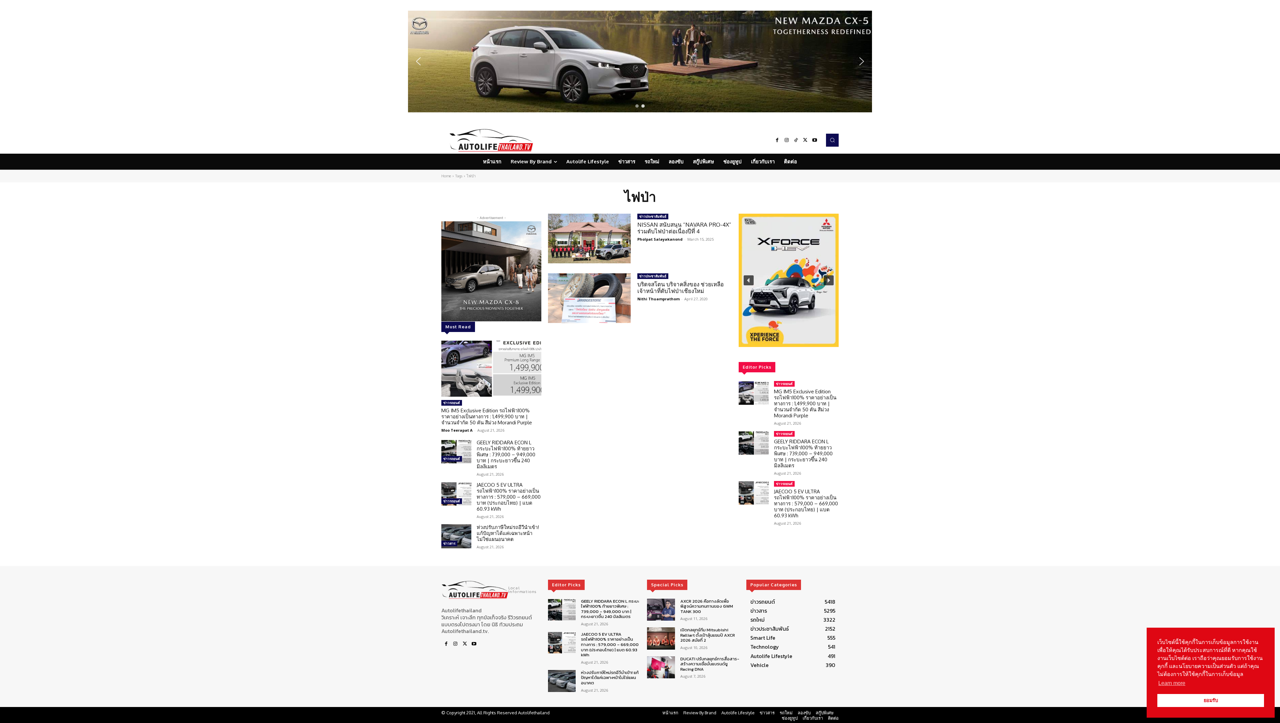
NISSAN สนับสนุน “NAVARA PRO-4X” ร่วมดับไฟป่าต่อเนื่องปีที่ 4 (684, 228)
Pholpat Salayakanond (660, 239)
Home (446, 176)
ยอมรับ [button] (1211, 700)
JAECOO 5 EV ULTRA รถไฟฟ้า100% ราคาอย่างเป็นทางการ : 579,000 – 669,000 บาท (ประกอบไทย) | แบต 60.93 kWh (509, 497)
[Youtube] (814, 140)
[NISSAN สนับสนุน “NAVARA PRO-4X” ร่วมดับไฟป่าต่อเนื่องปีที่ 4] (589, 238)
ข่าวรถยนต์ (451, 402)
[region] (640, 61)
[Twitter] (805, 140)
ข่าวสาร (449, 543)
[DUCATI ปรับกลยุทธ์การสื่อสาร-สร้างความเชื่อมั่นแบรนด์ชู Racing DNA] (661, 667)
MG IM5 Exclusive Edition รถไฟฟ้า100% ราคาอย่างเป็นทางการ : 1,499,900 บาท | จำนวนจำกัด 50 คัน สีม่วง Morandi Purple (486, 416)
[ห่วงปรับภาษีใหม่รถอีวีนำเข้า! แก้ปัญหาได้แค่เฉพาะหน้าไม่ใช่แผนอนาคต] (456, 536)
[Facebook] (777, 140)
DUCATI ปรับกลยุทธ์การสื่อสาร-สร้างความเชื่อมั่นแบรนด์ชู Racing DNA (709, 664)
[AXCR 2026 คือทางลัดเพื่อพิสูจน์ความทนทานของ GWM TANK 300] (661, 610)
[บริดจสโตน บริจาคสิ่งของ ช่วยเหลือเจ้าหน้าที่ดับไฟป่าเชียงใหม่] (589, 298)
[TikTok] (796, 140)
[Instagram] (786, 140)
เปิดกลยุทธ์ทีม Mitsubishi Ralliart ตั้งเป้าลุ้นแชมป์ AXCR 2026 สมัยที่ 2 (707, 635)
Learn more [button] (1171, 683)
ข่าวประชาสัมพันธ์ (652, 216)
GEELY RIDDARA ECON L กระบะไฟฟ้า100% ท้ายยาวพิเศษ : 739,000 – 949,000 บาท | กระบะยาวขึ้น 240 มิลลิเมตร (506, 454)
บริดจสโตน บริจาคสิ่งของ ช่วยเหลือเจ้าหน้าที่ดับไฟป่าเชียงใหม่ (680, 287)
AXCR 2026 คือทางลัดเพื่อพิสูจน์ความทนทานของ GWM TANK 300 (706, 606)
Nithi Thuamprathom (658, 298)
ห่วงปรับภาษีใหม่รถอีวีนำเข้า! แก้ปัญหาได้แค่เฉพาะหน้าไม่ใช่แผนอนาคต (508, 533)
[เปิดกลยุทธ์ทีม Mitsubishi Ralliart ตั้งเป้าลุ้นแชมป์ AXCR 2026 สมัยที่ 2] (661, 638)
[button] (640, 61)
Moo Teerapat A (457, 430)
